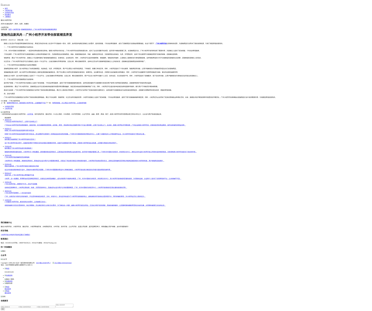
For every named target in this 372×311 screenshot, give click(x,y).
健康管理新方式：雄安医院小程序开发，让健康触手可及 (26, 103)
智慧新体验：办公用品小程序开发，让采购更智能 (69, 103)
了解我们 (8, 16)
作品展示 (8, 14)
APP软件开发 (9, 12)
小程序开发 (8, 10)
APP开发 (30, 114)
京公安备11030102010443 (63, 263)
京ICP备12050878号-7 (43, 263)
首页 (6, 8)
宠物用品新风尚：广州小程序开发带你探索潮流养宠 (39, 29)
